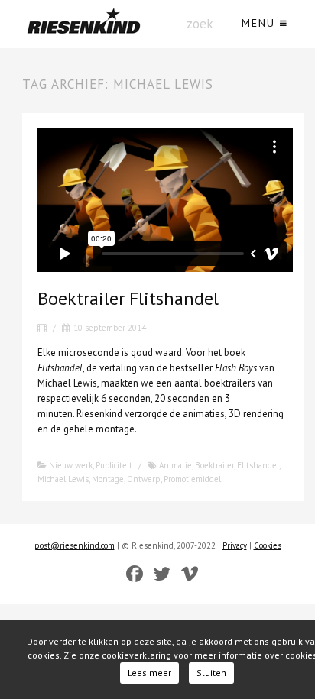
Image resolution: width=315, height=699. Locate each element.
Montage (108, 479)
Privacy (234, 545)
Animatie (175, 465)
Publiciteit (114, 465)
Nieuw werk (71, 465)
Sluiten (211, 672)
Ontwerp (144, 479)
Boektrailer (214, 465)
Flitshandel (258, 465)
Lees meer (149, 672)
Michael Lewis (63, 479)
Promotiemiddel (192, 479)
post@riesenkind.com (74, 545)
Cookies (267, 545)
